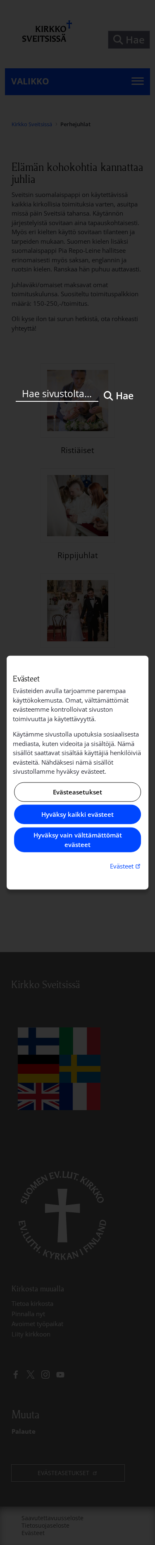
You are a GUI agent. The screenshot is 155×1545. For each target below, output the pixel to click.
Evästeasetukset (77, 792)
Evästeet (126, 865)
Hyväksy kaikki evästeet (77, 814)
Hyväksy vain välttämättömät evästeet (77, 840)
